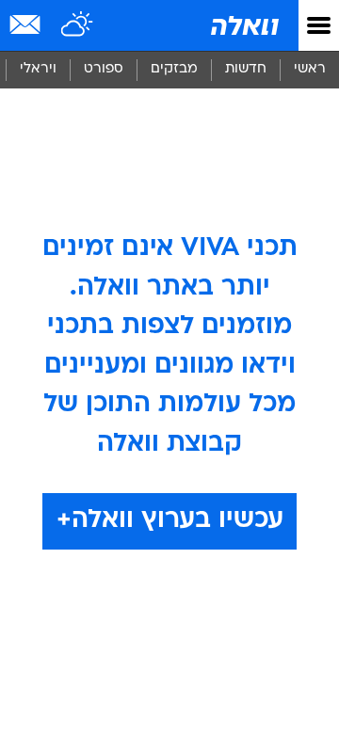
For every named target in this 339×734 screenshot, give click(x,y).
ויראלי (38, 69)
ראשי (310, 69)
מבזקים (174, 69)
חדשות (245, 69)
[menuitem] (245, 69)
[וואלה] (243, 25)
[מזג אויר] (77, 25)
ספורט (103, 69)
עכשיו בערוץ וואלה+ (169, 520)
